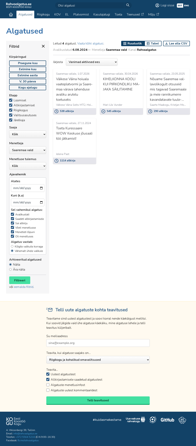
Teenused (133, 14)
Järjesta (58, 62)
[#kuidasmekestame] (107, 420)
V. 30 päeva (27, 81)
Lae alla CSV (178, 43)
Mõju (151, 14)
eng (186, 5)
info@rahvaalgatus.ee (25, 433)
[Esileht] (11, 14)
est (180, 5)
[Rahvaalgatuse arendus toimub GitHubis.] (167, 420)
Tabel (155, 43)
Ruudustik (134, 43)
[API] (182, 420)
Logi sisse (167, 5)
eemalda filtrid (23, 287)
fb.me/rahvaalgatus (28, 440)
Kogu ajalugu (27, 87)
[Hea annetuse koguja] (152, 420)
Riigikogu (43, 14)
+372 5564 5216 (25, 437)
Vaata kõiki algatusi (90, 43)
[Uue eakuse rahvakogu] (135, 420)
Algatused (25, 14)
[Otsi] (128, 5)
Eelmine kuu (27, 69)
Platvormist (81, 14)
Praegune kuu (28, 63)
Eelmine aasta (28, 75)
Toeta (118, 14)
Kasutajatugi (101, 14)
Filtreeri (19, 280)
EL (67, 14)
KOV (57, 14)
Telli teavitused (98, 400)
